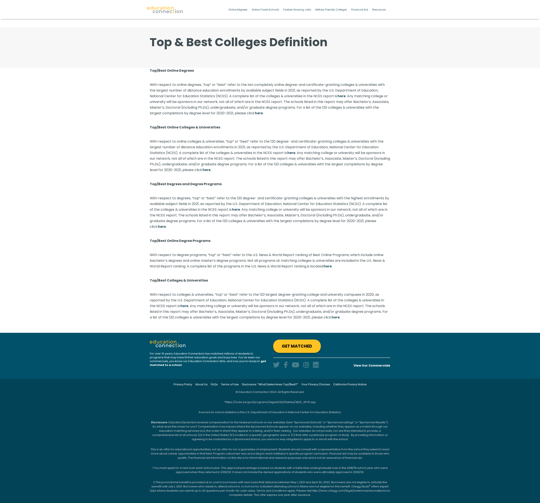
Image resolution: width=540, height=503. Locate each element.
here (342, 96)
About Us (201, 384)
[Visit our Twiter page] (276, 364)
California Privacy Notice (350, 384)
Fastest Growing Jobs (297, 9)
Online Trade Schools (265, 9)
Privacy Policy (183, 384)
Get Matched (297, 346)
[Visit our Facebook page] (286, 364)
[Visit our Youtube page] (295, 364)
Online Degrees (237, 9)
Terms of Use (230, 384)
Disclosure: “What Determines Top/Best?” (270, 384)
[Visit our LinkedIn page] (316, 364)
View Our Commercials (372, 365)
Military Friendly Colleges (331, 9)
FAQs (214, 384)
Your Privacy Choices (315, 384)
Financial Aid (359, 9)
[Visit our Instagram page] (306, 364)
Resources (379, 9)
